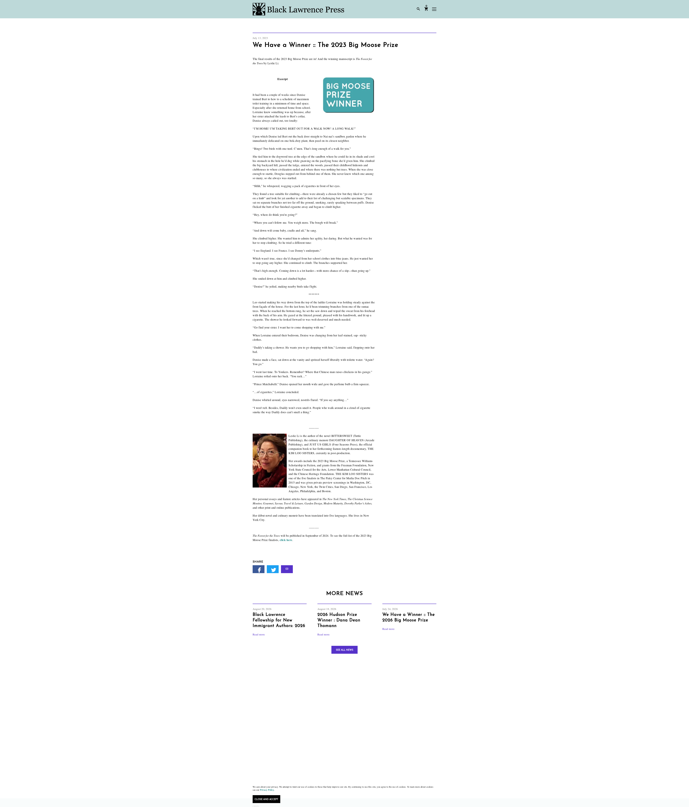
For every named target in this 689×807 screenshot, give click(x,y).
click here (286, 540)
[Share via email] (287, 569)
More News (344, 593)
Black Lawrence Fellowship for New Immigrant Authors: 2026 (279, 620)
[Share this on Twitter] (273, 569)
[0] (426, 10)
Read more (259, 634)
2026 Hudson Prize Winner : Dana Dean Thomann (338, 620)
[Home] (298, 9)
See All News (344, 650)
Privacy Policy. (267, 789)
